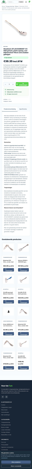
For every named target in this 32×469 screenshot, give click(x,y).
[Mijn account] (26, 1)
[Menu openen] (3, 6)
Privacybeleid (4, 444)
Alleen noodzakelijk (16, 466)
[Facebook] (2, 396)
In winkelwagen (23, 84)
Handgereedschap (6, 424)
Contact (3, 405)
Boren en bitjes (5, 427)
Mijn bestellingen (5, 414)
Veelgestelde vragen (6, 407)
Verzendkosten (5, 412)
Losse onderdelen (5, 429)
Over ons (3, 442)
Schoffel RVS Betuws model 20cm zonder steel (23, 357)
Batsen (16, 6)
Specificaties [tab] (23, 109)
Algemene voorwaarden (7, 447)
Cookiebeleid (4, 449)
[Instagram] (6, 396)
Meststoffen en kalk (6, 434)
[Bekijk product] (13, 244)
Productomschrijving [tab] (10, 109)
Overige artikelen (5, 432)
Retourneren (4, 409)
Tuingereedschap (10, 6)
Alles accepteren (16, 462)
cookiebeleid (4, 457)
